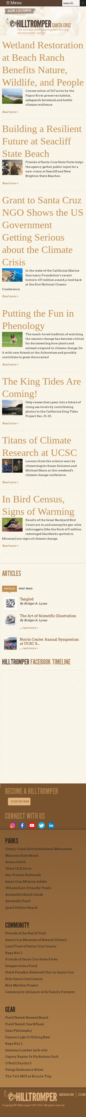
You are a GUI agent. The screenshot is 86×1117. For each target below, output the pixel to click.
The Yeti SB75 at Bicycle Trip (28, 1076)
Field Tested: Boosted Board (26, 1017)
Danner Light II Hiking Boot (27, 1037)
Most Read (26, 588)
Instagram (12, 825)
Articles (9, 588)
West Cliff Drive (18, 868)
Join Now (19, 801)
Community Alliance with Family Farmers (40, 992)
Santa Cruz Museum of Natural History (36, 940)
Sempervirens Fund (21, 966)
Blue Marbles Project (21, 985)
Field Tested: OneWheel (24, 1024)
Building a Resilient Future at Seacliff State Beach (42, 141)
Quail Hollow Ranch (21, 908)
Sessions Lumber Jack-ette (26, 1050)
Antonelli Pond (17, 901)
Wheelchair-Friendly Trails (28, 888)
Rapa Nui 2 (13, 953)
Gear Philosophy (18, 1030)
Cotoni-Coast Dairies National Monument (38, 849)
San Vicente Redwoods (23, 875)
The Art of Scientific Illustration (48, 616)
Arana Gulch (15, 862)
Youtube (32, 825)
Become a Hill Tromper (26, 13)
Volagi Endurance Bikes (24, 1070)
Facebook (22, 825)
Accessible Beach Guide (24, 894)
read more (29, 627)
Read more (10, 112)
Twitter (41, 825)
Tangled (27, 599)
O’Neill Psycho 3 (18, 1063)
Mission (66, 1095)
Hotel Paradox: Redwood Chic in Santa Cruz (39, 972)
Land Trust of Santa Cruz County (31, 946)
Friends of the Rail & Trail (25, 933)
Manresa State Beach (22, 855)
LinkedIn (51, 825)
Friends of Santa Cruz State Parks (31, 959)
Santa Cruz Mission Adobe (26, 881)
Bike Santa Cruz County (24, 979)
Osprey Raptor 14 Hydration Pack (31, 1057)
